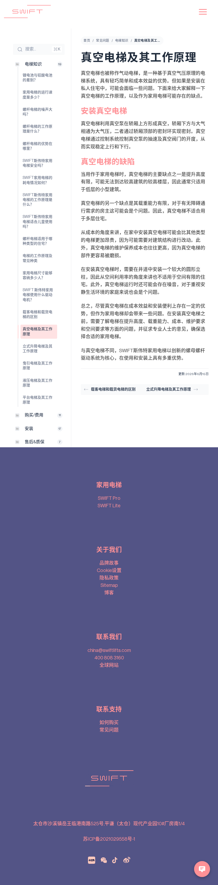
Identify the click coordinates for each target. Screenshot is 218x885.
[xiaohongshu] (91, 859)
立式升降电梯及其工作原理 (168, 389)
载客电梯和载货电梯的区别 (113, 389)
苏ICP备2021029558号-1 (109, 839)
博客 (109, 592)
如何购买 (109, 722)
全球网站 (109, 665)
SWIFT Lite (109, 505)
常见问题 (102, 40)
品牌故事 (109, 563)
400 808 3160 (109, 657)
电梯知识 (121, 40)
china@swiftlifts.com (109, 650)
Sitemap (109, 585)
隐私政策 (109, 577)
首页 (86, 40)
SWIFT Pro (109, 498)
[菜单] (203, 12)
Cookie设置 (109, 570)
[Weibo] (126, 859)
